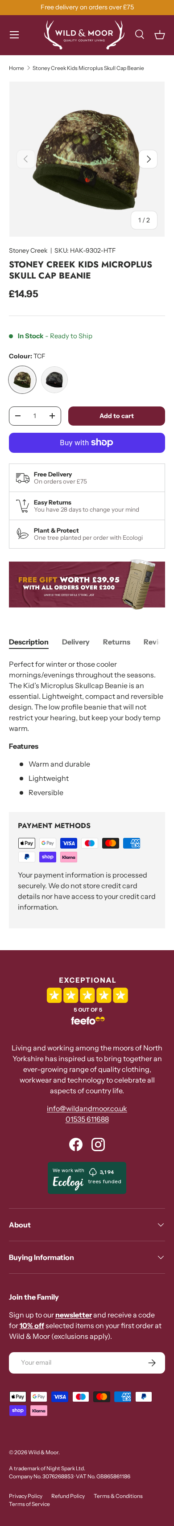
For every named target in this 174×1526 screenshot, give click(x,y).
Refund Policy (68, 1496)
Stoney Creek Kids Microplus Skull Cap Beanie (88, 68)
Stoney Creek (28, 250)
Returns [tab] (116, 641)
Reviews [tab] (158, 641)
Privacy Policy (25, 1496)
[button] (160, 35)
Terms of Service (29, 1504)
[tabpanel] (87, 728)
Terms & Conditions (118, 1496)
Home (16, 68)
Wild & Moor (43, 1452)
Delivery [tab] (76, 641)
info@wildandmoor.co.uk (87, 1108)
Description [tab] (29, 641)
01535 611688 (87, 1119)
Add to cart (116, 416)
